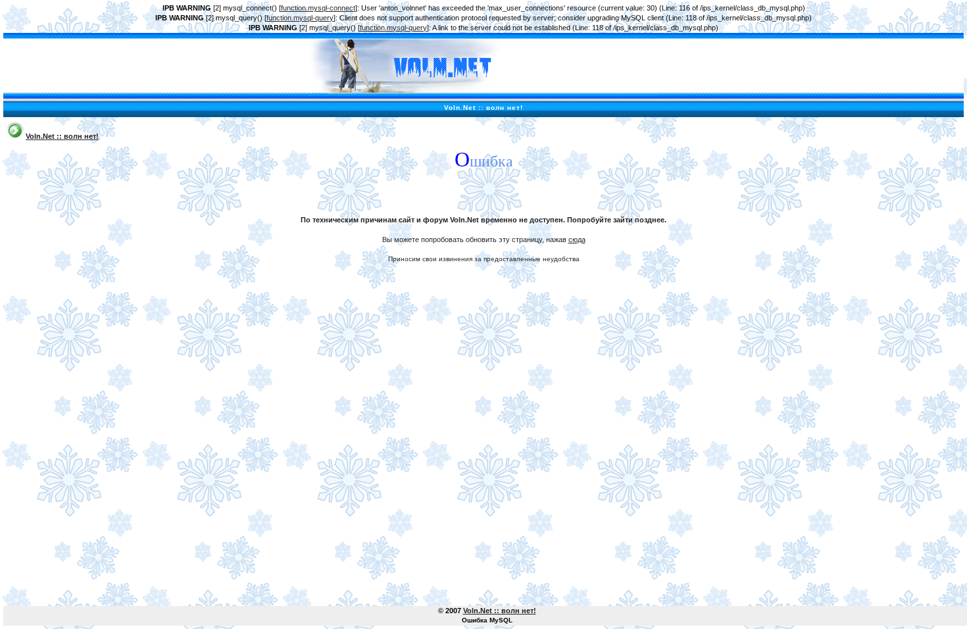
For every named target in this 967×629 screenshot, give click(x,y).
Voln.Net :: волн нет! (62, 136)
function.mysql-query (300, 18)
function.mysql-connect (318, 8)
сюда (576, 239)
